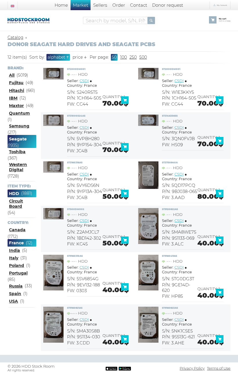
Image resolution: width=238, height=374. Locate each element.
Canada (17, 229)
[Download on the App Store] (111, 368)
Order (118, 5)
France (16, 242)
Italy (13, 258)
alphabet (58, 57)
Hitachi (16, 90)
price (79, 57)
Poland (16, 265)
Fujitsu (16, 82)
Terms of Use (218, 368)
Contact (138, 5)
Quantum (19, 113)
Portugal (18, 273)
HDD (14, 193)
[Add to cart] (126, 102)
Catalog (16, 37)
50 (114, 57)
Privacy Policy (192, 368)
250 (133, 57)
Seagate (18, 139)
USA (13, 301)
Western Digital (18, 167)
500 (143, 57)
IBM (13, 98)
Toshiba (17, 151)
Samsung (19, 126)
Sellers (100, 5)
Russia (16, 286)
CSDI (84, 80)
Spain (15, 293)
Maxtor (16, 105)
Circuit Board (16, 203)
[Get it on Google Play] (125, 368)
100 (123, 57)
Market (80, 5)
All (12, 75)
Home (61, 5)
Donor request (167, 5)
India (14, 250)
